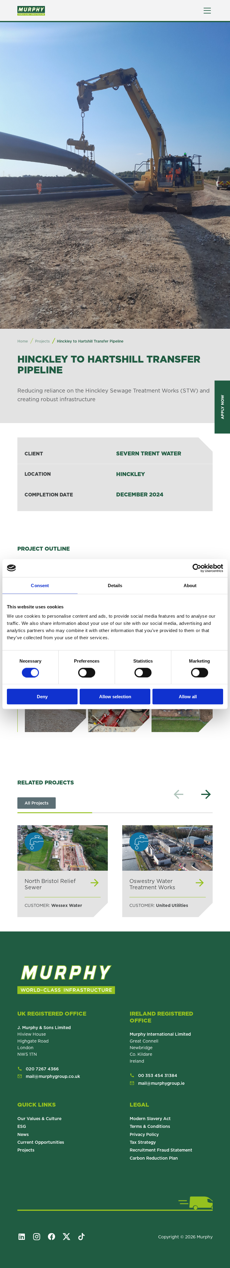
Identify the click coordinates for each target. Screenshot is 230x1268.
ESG (21, 1126)
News (23, 1134)
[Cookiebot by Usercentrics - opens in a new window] (197, 567)
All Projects (37, 803)
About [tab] (190, 585)
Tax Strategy (143, 1142)
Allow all (188, 696)
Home (22, 341)
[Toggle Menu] (207, 10)
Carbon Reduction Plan (154, 1158)
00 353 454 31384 (157, 1075)
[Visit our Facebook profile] (54, 1236)
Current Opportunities (40, 1142)
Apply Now (222, 407)
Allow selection (115, 696)
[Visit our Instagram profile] (39, 1236)
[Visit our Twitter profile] (69, 1236)
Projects (25, 1150)
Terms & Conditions (150, 1126)
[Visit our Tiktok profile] (84, 1236)
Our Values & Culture (39, 1119)
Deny (42, 696)
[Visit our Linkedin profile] (24, 1236)
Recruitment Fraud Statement (161, 1150)
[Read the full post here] (62, 871)
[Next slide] (206, 794)
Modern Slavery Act (150, 1119)
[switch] (86, 672)
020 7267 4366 (42, 1069)
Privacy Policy (144, 1134)
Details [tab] (115, 585)
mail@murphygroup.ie (161, 1083)
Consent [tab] (40, 585)
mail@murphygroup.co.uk (53, 1076)
